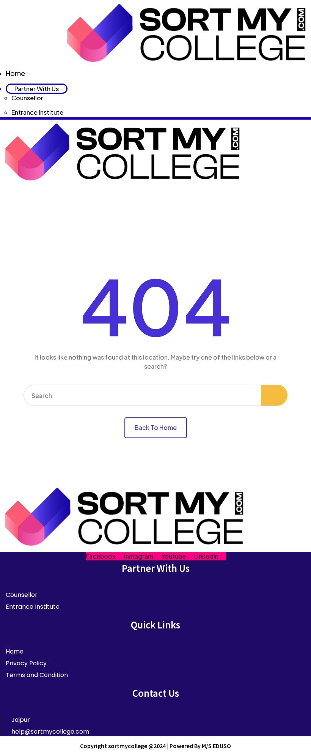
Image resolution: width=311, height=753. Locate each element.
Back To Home (156, 427)
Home (15, 73)
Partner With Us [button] (36, 89)
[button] (155, 193)
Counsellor (27, 98)
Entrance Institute (37, 112)
